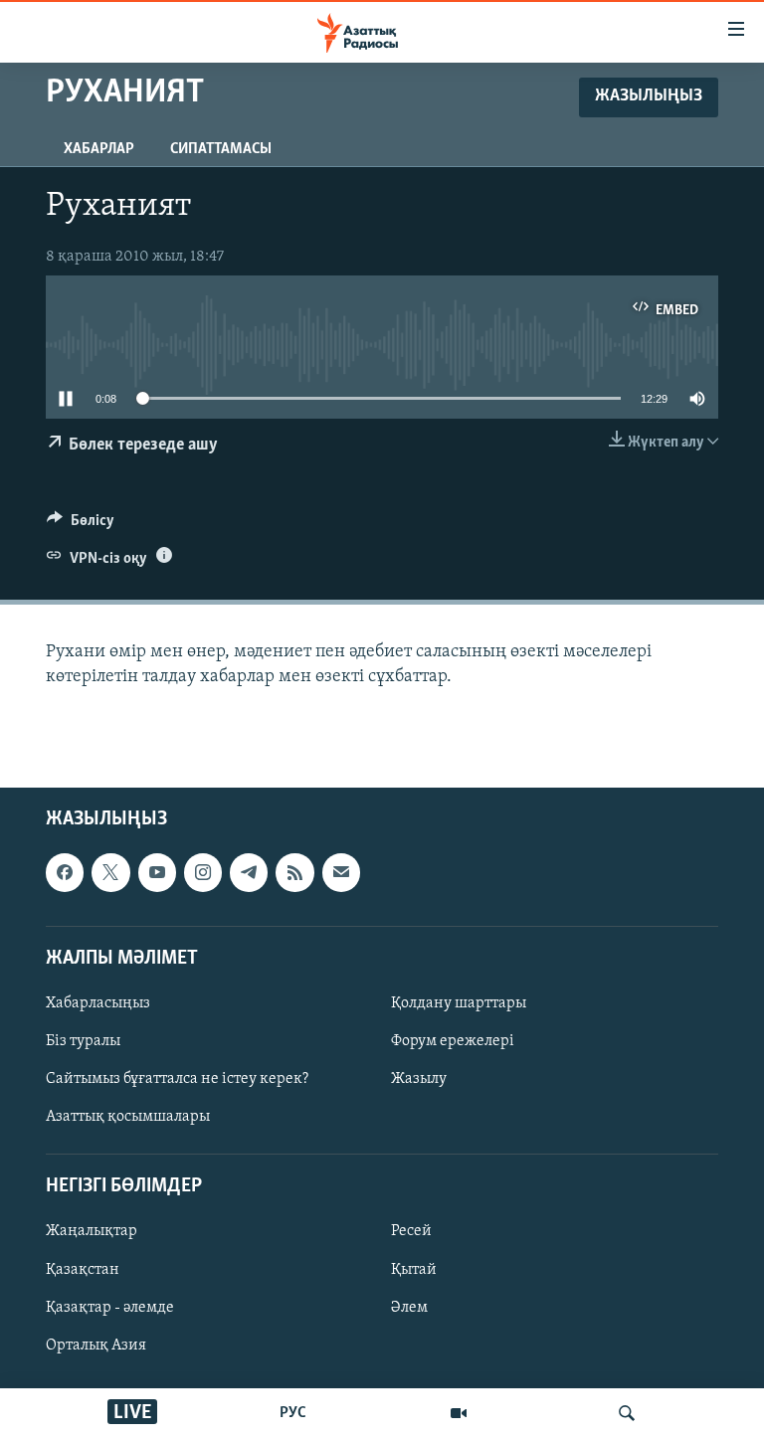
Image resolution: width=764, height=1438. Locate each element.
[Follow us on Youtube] (157, 873)
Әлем (409, 1308)
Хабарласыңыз (98, 1003)
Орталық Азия (96, 1345)
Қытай (414, 1270)
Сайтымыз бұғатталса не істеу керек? (177, 1079)
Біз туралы (83, 1041)
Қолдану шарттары (458, 1003)
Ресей (411, 1232)
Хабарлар (99, 149)
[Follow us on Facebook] (65, 873)
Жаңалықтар (91, 1232)
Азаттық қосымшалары (128, 1117)
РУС (293, 1413)
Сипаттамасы (221, 149)
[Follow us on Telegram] (249, 873)
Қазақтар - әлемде (110, 1308)
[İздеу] (627, 1413)
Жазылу (419, 1079)
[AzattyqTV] (458, 1413)
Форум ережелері (452, 1041)
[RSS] (294, 873)
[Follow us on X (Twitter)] (110, 873)
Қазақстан (82, 1270)
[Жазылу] (341, 873)
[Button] (80, 525)
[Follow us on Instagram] (203, 873)
